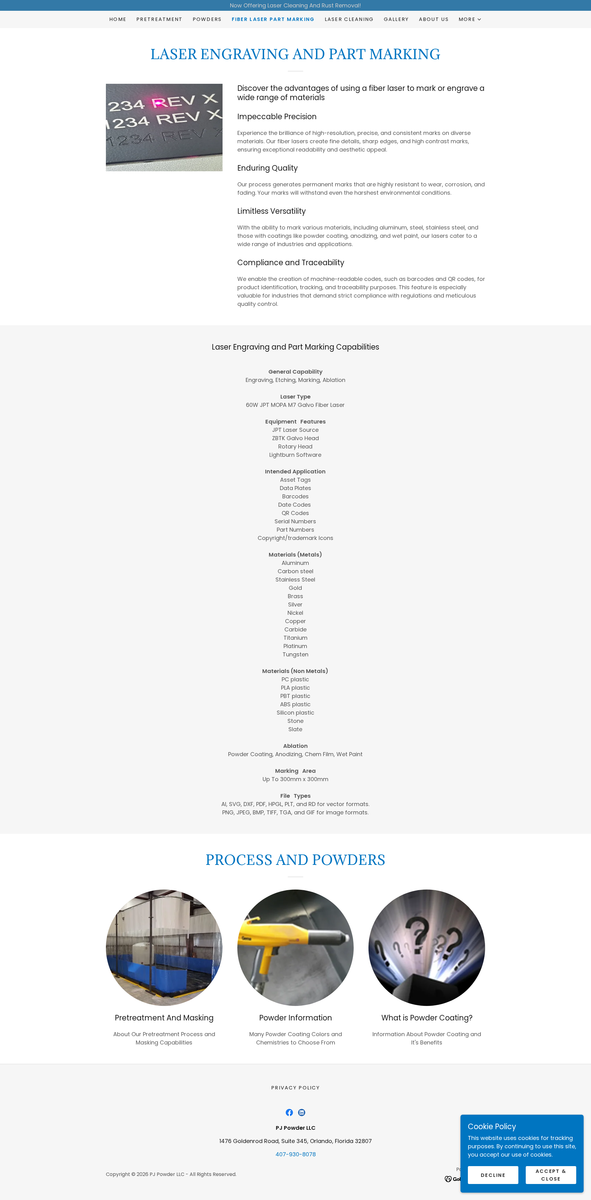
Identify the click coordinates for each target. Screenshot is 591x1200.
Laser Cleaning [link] (349, 19)
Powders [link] (207, 19)
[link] (289, 1112)
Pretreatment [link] (159, 19)
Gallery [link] (396, 19)
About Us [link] (434, 19)
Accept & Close (551, 1175)
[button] (470, 19)
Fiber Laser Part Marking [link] (273, 19)
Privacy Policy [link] (295, 1087)
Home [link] (118, 19)
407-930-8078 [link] (295, 1154)
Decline (493, 1175)
